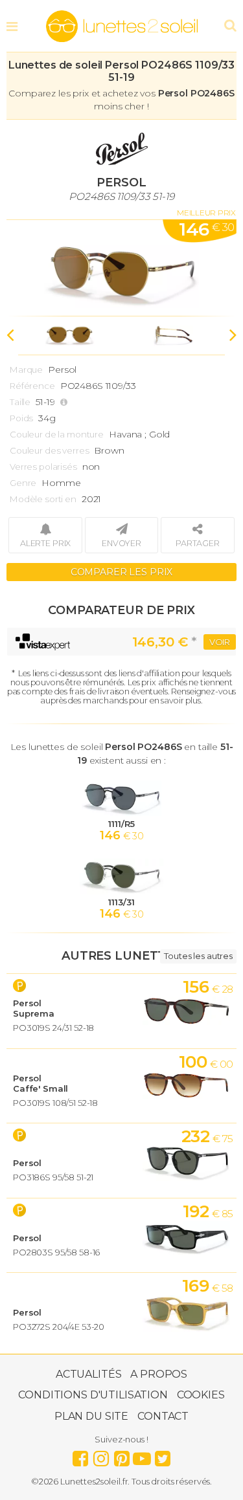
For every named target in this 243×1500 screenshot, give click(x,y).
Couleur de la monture (57, 434)
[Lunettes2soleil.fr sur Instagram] (101, 1455)
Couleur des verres (49, 450)
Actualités (89, 1374)
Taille (20, 402)
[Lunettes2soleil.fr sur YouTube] (142, 1455)
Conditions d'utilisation (93, 1395)
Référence (32, 386)
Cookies (201, 1395)
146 (206, 229)
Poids (21, 418)
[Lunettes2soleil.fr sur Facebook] (80, 1455)
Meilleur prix (206, 212)
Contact (163, 1416)
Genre (23, 483)
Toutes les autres (198, 956)
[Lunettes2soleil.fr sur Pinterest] (122, 1455)
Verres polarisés (43, 466)
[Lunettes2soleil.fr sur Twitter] (163, 1455)
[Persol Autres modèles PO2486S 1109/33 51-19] (121, 267)
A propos (158, 1374)
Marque (26, 369)
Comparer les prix (122, 572)
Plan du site (91, 1416)
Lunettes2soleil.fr (122, 26)
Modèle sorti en (43, 499)
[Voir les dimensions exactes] (65, 402)
